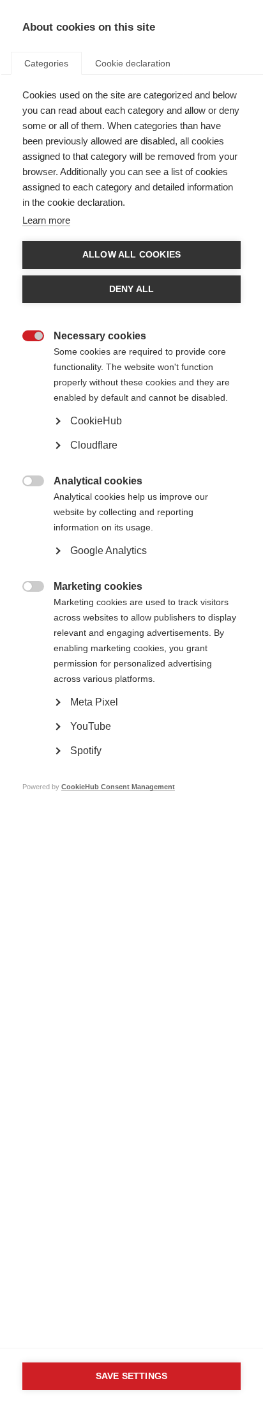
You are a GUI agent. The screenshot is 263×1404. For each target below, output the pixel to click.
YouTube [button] (90, 726)
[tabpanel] (131, 460)
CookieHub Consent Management (118, 787)
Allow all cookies (131, 254)
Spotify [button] (85, 750)
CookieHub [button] (96, 420)
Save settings (132, 1376)
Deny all (131, 289)
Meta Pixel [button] (94, 702)
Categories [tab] (46, 63)
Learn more (46, 220)
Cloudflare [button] (93, 445)
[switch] (26, 337)
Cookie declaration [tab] (132, 63)
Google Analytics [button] (108, 550)
